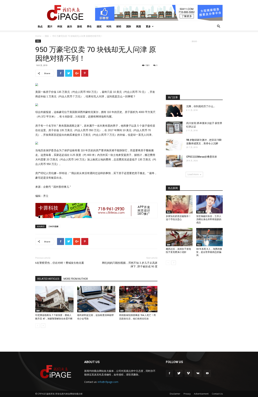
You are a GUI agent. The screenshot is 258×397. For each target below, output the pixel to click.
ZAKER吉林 (53, 226)
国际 (128, 26)
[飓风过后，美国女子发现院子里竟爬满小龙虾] (179, 237)
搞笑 (99, 26)
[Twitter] (178, 373)
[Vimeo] (188, 373)
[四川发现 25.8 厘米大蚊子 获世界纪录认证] (174, 127)
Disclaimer (175, 393)
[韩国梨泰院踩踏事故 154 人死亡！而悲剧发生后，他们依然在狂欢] (138, 299)
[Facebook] (169, 373)
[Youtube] (207, 373)
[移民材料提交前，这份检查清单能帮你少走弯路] (96, 299)
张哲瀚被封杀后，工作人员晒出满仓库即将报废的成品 (208, 219)
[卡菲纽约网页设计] (96, 210)
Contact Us (217, 393)
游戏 (79, 26)
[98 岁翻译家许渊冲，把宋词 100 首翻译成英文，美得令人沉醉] (174, 144)
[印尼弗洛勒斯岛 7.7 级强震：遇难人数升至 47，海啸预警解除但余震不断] (54, 299)
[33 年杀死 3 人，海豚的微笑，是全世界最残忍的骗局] (209, 237)
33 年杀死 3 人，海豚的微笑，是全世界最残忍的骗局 (209, 252)
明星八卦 (200, 212)
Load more (193, 174)
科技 (59, 26)
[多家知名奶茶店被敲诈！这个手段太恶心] (179, 204)
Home (38, 35)
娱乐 (69, 26)
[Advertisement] (194, 65)
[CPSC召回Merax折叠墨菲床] (174, 161)
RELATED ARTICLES (48, 278)
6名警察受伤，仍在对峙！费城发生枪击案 (59, 262)
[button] (218, 26)
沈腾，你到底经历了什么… (200, 106)
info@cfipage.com (108, 382)
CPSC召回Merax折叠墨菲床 (201, 156)
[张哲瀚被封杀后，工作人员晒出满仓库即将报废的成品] (209, 204)
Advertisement (201, 393)
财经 (118, 26)
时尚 (109, 26)
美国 (138, 26)
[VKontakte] (197, 373)
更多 (148, 26)
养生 (89, 26)
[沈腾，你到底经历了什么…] (174, 111)
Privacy (187, 393)
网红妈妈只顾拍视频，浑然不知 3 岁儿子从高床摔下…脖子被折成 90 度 (129, 264)
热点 (40, 26)
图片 (50, 26)
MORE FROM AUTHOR (76, 278)
